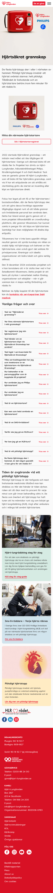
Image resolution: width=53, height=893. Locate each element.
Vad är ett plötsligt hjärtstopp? (25, 451)
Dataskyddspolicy (13, 877)
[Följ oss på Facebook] (6, 851)
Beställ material (12, 862)
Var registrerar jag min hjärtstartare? (25, 332)
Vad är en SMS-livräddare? (25, 422)
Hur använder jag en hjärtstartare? (25, 393)
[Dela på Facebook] (4, 719)
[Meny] (49, 3)
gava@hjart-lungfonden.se (17, 778)
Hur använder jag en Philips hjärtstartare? (25, 384)
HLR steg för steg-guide (16, 576)
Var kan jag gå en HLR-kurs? (25, 441)
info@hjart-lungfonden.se (17, 806)
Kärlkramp (9, 832)
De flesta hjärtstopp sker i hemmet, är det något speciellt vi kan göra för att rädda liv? (25, 461)
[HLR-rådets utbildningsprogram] (26, 712)
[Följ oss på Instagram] (14, 851)
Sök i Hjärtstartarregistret (26, 141)
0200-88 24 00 (21, 771)
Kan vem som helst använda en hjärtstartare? (25, 413)
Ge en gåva (39, 3)
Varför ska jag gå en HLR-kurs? (25, 431)
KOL (6, 828)
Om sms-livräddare (14, 639)
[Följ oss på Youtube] (21, 851)
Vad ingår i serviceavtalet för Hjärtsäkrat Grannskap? (25, 353)
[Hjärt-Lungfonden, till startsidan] (9, 3)
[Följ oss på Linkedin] (29, 851)
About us (9, 873)
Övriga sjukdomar (13, 839)
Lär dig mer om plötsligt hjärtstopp (21, 701)
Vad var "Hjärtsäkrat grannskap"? (25, 313)
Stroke (7, 835)
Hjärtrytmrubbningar (15, 824)
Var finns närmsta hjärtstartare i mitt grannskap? (25, 323)
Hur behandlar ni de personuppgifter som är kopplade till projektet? (25, 374)
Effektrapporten (12, 866)
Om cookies (10, 881)
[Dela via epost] (16, 719)
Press (6, 870)
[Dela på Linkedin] (10, 719)
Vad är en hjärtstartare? (25, 403)
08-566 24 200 (21, 799)
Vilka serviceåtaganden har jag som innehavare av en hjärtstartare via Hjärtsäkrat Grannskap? (25, 363)
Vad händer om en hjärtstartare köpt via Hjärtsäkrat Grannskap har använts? (25, 343)
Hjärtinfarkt (10, 821)
